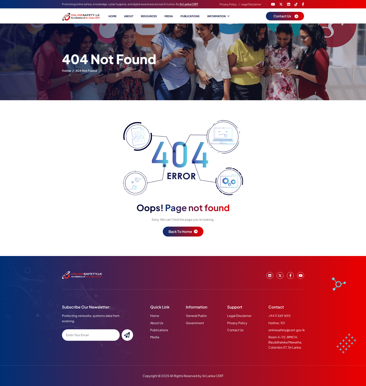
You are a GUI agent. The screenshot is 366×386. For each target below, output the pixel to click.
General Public (196, 316)
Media (169, 16)
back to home (180, 231)
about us (156, 323)
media (154, 337)
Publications (190, 16)
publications (159, 330)
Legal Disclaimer (251, 4)
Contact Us (235, 330)
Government (195, 323)
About (128, 16)
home (66, 71)
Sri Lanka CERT (189, 4)
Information (216, 16)
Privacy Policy (228, 4)
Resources (149, 16)
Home (112, 16)
